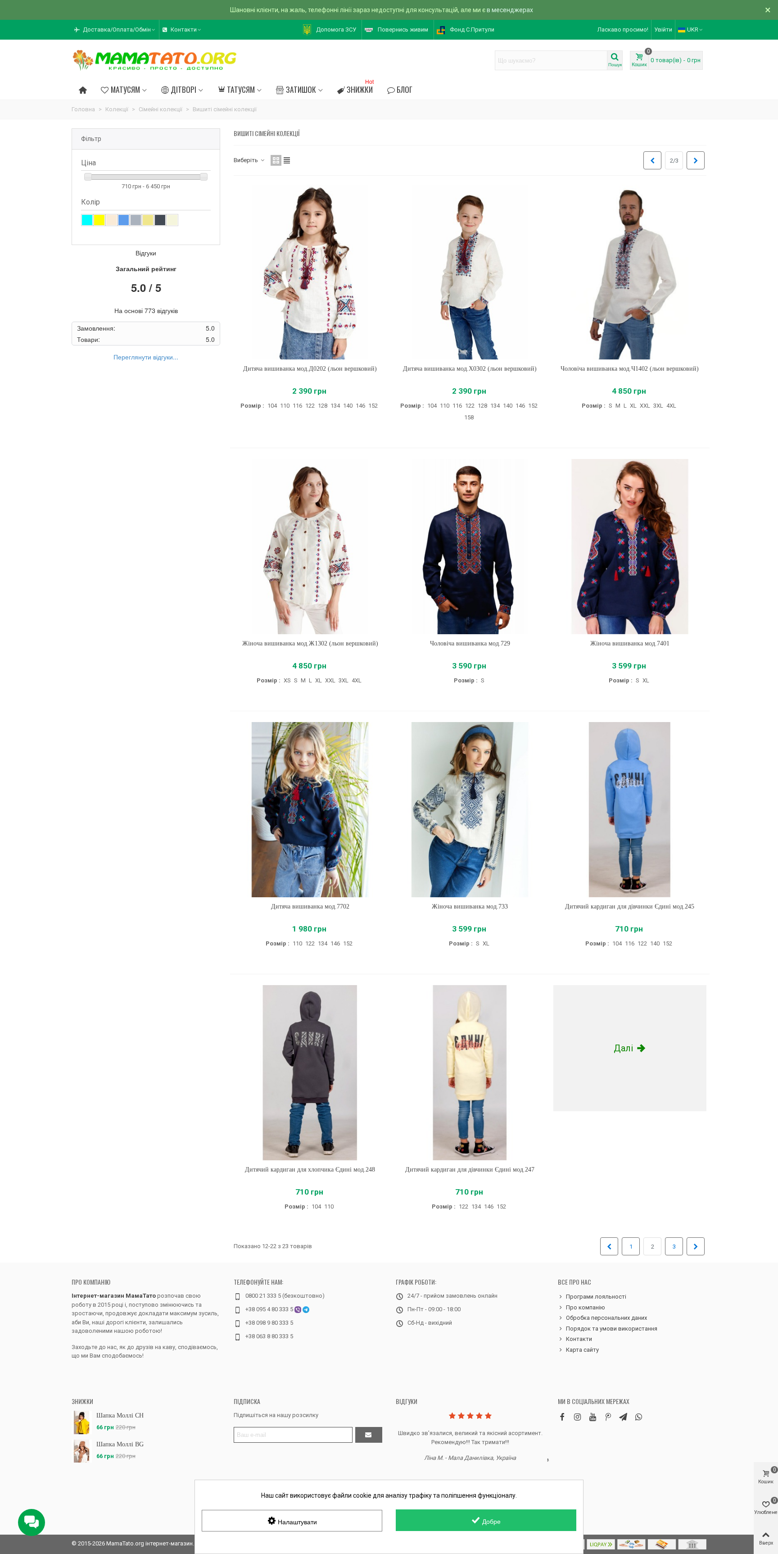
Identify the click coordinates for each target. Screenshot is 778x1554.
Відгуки (406, 1401)
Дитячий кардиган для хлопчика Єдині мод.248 (310, 1169)
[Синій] (123, 220)
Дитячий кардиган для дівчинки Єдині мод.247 (469, 1169)
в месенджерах (510, 10)
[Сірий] (136, 220)
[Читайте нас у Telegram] (623, 1417)
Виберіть (246, 160)
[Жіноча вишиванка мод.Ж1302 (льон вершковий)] (310, 546)
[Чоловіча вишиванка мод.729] (470, 546)
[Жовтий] (99, 220)
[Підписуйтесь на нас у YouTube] (592, 1417)
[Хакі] (148, 220)
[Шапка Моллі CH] (82, 1422)
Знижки (360, 88)
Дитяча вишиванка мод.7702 (310, 906)
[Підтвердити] (368, 1435)
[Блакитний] (87, 220)
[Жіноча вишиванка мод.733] (470, 809)
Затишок (301, 89)
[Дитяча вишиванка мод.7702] (310, 809)
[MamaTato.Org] (155, 60)
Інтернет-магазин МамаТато (114, 1295)
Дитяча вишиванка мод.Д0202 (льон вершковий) (310, 368)
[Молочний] (111, 220)
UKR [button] (692, 29)
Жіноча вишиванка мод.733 (470, 906)
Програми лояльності (596, 1296)
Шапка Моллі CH (120, 1415)
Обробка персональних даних (606, 1317)
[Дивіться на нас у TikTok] (608, 1417)
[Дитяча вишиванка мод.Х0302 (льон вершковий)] (470, 272)
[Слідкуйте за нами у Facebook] (562, 1417)
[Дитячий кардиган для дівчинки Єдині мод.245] (629, 809)
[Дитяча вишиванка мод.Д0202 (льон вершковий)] (310, 272)
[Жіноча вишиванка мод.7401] (629, 546)
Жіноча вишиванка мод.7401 (629, 643)
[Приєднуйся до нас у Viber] (638, 1417)
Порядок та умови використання (611, 1328)
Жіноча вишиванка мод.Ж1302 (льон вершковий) (310, 643)
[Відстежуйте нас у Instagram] (577, 1417)
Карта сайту (582, 1349)
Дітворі (183, 89)
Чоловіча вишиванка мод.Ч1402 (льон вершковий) (630, 368)
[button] (115, 30)
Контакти (579, 1339)
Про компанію (91, 1281)
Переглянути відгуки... (145, 356)
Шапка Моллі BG (120, 1444)
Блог (404, 89)
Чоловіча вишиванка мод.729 (470, 643)
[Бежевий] (172, 220)
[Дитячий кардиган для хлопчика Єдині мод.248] (310, 1072)
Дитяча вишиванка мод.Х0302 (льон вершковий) (470, 368)
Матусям (125, 89)
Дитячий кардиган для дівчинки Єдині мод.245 (629, 906)
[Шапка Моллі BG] (82, 1451)
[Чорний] (160, 220)
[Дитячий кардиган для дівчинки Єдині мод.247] (470, 1072)
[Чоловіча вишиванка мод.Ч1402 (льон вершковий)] (629, 272)
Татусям (241, 89)
